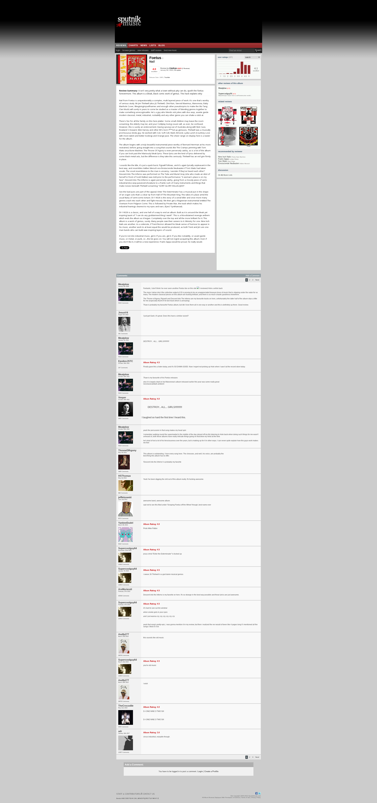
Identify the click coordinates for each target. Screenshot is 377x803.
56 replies (177, 70)
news (143, 45)
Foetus (155, 58)
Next (257, 280)
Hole (227, 125)
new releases (143, 50)
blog (161, 45)
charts (133, 45)
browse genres (129, 50)
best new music (170, 50)
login (118, 50)
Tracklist (167, 77)
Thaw (248, 146)
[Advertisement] (206, 21)
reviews (121, 45)
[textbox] (241, 50)
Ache (248, 125)
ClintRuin (173, 68)
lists (152, 45)
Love (227, 146)
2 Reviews (185, 68)
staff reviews (156, 50)
